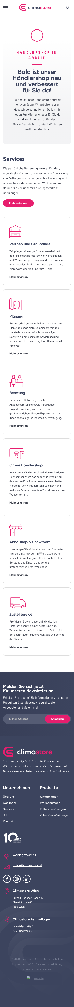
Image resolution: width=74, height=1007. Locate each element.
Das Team (9, 802)
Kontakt (8, 821)
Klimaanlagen (49, 796)
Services (8, 809)
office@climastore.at (27, 865)
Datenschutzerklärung (49, 964)
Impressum (18, 964)
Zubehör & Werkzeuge (54, 815)
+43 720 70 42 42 (24, 855)
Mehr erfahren (18, 203)
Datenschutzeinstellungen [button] (37, 969)
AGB (30, 964)
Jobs (6, 815)
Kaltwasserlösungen (53, 809)
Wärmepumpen (50, 802)
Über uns (8, 796)
